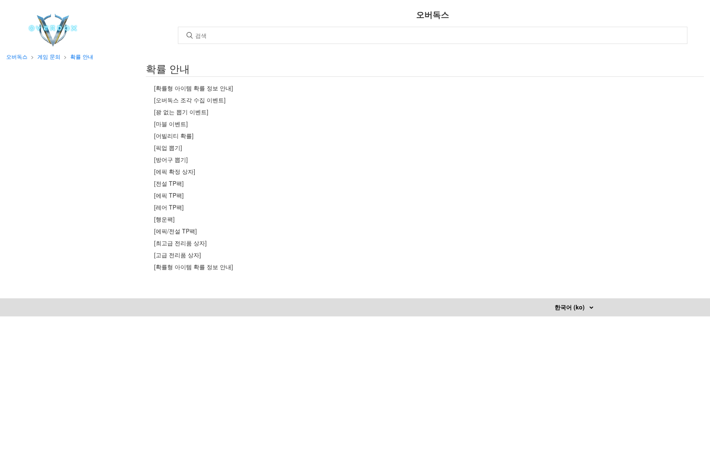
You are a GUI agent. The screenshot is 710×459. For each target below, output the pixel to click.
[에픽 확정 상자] (174, 171)
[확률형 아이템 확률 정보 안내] (193, 88)
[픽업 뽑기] (168, 147)
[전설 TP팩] (169, 183)
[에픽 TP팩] (169, 195)
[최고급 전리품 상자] (180, 243)
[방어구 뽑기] (171, 159)
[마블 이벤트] (171, 124)
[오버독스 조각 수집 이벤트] (190, 100)
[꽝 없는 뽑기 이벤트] (181, 112)
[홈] (53, 44)
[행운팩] (164, 219)
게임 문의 (48, 56)
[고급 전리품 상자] (177, 255)
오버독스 (17, 56)
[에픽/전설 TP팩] (175, 231)
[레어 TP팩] (169, 207)
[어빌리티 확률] (174, 135)
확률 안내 (81, 56)
